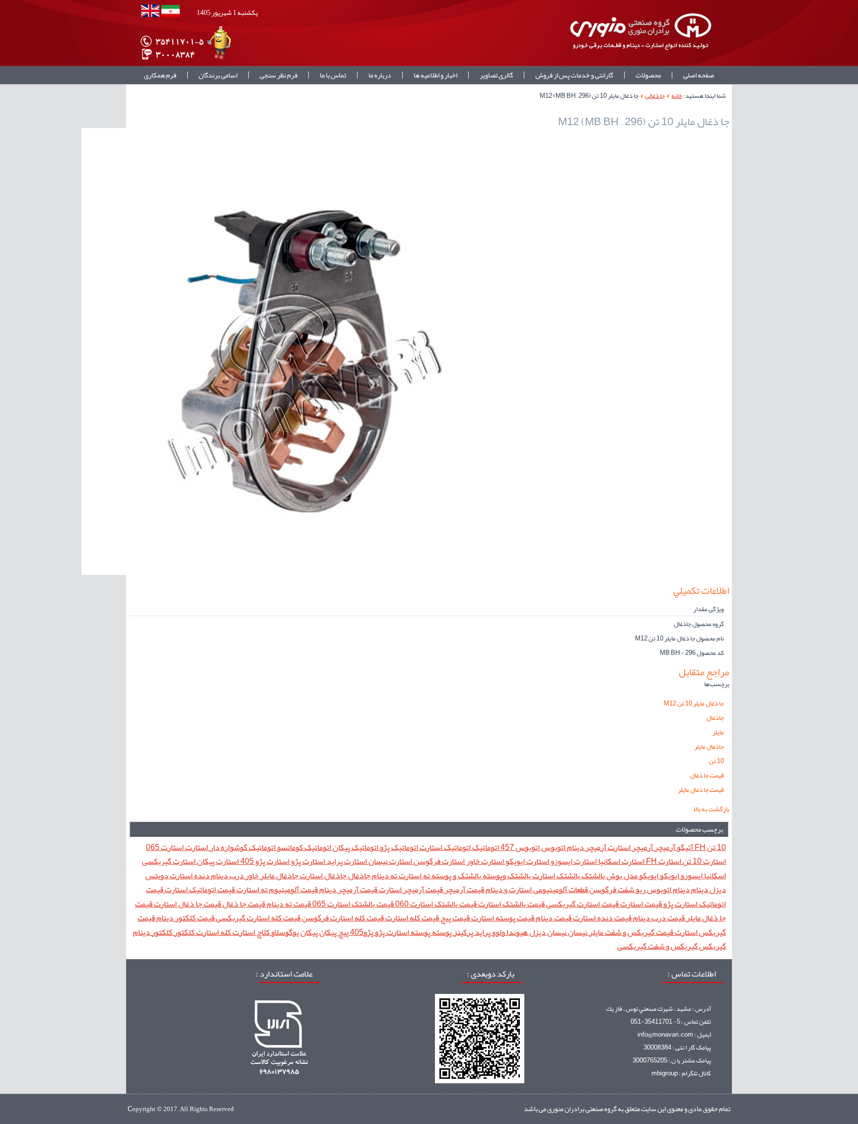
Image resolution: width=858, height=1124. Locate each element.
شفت (625, 889)
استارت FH (662, 861)
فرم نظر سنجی (278, 75)
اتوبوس (553, 847)
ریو (639, 889)
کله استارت (213, 932)
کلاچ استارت (250, 932)
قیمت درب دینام (658, 918)
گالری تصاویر (496, 75)
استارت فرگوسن (438, 861)
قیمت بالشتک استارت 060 (435, 904)
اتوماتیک (485, 847)
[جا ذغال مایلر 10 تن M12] (304, 572)
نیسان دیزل (547, 932)
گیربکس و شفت (672, 946)
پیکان (327, 932)
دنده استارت (189, 875)
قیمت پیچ (454, 918)
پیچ (343, 932)
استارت (196, 847)
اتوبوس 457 (519, 847)
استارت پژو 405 (264, 861)
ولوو (498, 932)
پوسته (441, 932)
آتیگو (684, 847)
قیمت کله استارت (411, 918)
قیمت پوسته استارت (502, 918)
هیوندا (516, 932)
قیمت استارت (640, 904)
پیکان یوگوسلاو (294, 932)
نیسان (577, 932)
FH (699, 847)
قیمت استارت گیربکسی (582, 904)
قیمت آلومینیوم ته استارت (276, 889)
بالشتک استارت (555, 875)
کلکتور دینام (152, 932)
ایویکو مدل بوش (631, 875)
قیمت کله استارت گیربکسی (257, 918)
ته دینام (383, 875)
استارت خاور (484, 861)
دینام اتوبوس (667, 889)
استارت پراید (346, 861)
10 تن (716, 761)
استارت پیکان (217, 861)
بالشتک (592, 875)
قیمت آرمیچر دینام (347, 889)
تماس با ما (333, 75)
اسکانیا (714, 875)
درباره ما (379, 75)
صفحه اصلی (698, 75)
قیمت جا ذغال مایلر (701, 789)
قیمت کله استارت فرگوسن (342, 918)
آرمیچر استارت (629, 847)
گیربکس (712, 946)
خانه (676, 95)
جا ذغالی (655, 95)
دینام (699, 889)
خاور (251, 875)
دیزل (717, 889)
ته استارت (413, 875)
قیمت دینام (553, 918)
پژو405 (361, 932)
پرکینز (462, 932)
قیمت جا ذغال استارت (186, 904)
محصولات (648, 75)
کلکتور (183, 932)
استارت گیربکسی (169, 861)
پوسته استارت (407, 932)
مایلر (718, 732)
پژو (379, 932)
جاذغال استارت (322, 875)
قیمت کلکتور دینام (184, 918)
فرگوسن (602, 889)
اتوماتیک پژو (398, 847)
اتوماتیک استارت (444, 847)
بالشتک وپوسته (506, 875)
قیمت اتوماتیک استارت (199, 889)
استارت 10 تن (703, 861)
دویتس (156, 875)
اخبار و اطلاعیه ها (435, 75)
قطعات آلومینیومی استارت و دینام (536, 889)
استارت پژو (307, 861)
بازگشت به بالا (711, 809)
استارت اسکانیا (620, 861)
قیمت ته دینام (288, 904)
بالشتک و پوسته (455, 875)
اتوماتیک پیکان (354, 847)
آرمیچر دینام (586, 847)
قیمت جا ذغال (707, 775)
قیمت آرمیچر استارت (410, 889)
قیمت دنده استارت (602, 918)
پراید (482, 932)
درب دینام (227, 875)
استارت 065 (165, 847)
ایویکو (668, 875)
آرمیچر (664, 847)
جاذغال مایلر (709, 746)
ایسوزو (691, 875)
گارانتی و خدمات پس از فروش (574, 75)
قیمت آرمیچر (463, 889)
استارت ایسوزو (573, 861)
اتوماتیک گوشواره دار (242, 847)
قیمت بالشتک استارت (511, 904)
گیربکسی (631, 946)
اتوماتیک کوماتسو (303, 847)
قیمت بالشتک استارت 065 (352, 904)
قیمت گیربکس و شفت (638, 932)
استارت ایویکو (526, 861)
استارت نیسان (389, 861)
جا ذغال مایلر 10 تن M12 (694, 703)
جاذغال (715, 717)
